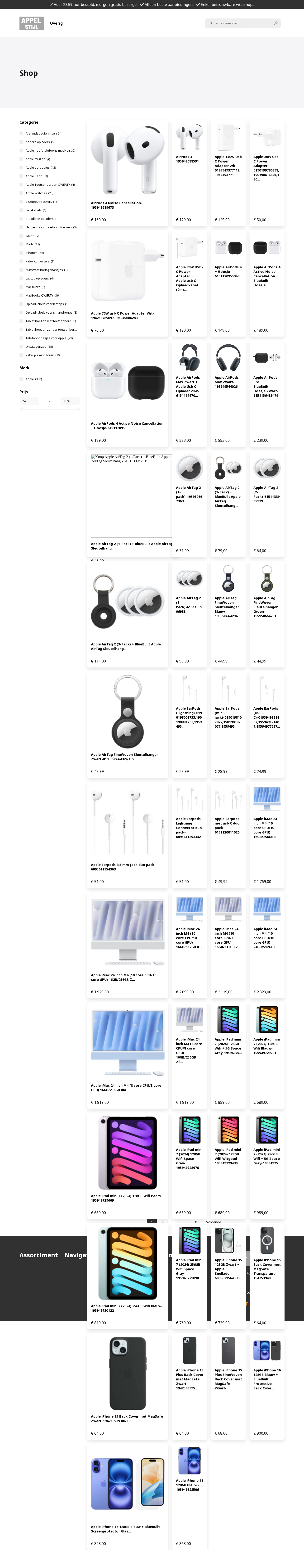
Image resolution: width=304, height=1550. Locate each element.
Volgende (213, 1222)
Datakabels (36, 210)
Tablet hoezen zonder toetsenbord (52, 329)
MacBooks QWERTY (42, 295)
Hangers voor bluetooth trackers (51, 227)
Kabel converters (40, 261)
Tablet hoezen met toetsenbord (51, 321)
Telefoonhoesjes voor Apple (49, 338)
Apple (34, 379)
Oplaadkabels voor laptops (47, 304)
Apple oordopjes (41, 167)
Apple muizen (38, 159)
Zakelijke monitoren (43, 355)
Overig (56, 23)
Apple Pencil (37, 176)
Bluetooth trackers (41, 201)
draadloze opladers (42, 218)
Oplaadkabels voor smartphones (51, 312)
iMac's (32, 236)
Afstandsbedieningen (43, 133)
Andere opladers (40, 142)
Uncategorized (39, 346)
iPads (33, 244)
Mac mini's (35, 287)
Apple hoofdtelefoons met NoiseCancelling (52, 150)
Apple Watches (39, 193)
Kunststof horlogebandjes (46, 270)
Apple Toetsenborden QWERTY (50, 184)
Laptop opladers (39, 278)
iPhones (35, 253)
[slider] (21, 409)
